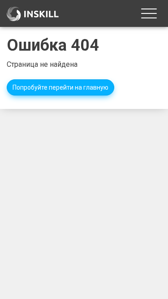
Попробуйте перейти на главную (60, 87)
